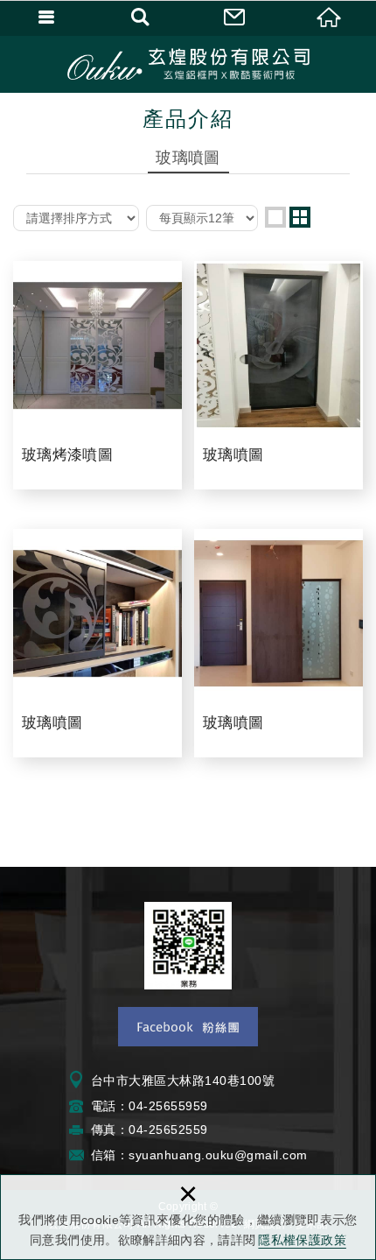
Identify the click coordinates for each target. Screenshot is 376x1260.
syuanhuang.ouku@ (188, 1155)
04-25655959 (168, 1106)
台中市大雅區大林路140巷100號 (183, 1080)
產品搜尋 (141, 17)
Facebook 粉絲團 (188, 1026)
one (275, 217)
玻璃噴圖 (278, 375)
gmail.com (277, 1155)
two (299, 217)
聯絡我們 (235, 17)
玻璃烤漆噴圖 (97, 375)
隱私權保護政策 (301, 1240)
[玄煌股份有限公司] (188, 64)
